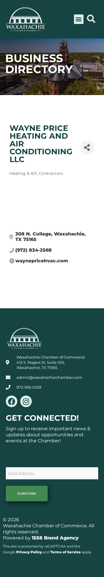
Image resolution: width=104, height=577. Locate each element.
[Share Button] (87, 147)
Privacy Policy (29, 552)
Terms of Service (65, 552)
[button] (78, 19)
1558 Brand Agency (55, 538)
